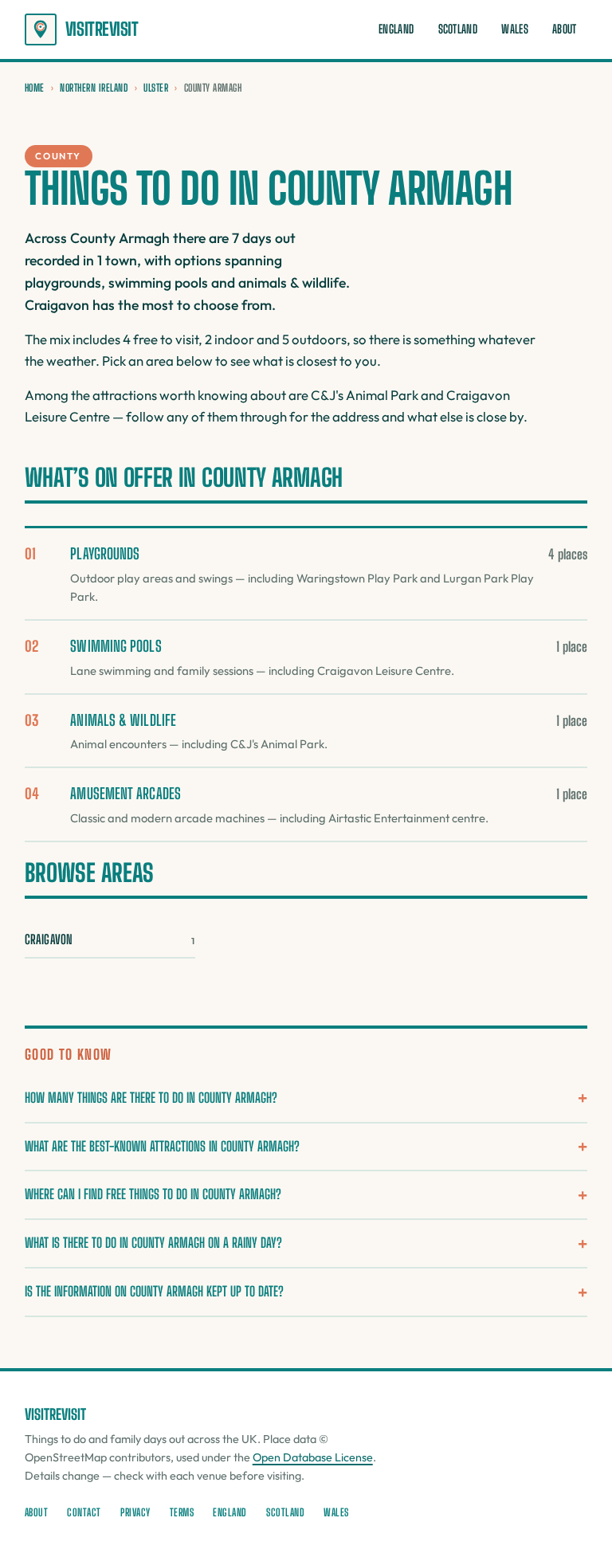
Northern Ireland (94, 87)
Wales (514, 29)
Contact (84, 1512)
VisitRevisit (102, 29)
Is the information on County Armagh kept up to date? (154, 1291)
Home (35, 87)
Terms (182, 1512)
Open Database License (313, 1457)
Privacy (135, 1512)
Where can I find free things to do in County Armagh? (153, 1194)
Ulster (155, 87)
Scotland (457, 29)
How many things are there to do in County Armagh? (151, 1097)
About (564, 29)
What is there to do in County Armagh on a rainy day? (153, 1242)
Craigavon (110, 939)
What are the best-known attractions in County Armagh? (162, 1146)
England (396, 29)
